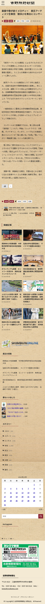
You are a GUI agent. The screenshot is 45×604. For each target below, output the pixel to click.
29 (34, 501)
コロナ (9, 431)
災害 (8, 460)
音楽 (27, 21)
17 (5, 497)
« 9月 (4, 509)
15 (34, 493)
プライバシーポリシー (27, 597)
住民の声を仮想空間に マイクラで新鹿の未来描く (21, 368)
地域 (6, 21)
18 (11, 497)
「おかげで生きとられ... (15, 412)
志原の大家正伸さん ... (15, 404)
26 (17, 501)
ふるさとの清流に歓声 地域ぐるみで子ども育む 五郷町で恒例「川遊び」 (22, 388)
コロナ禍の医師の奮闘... (15, 408)
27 (22, 501)
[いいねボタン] (5, 186)
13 (22, 493)
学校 (22, 21)
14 (28, 493)
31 (5, 505)
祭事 (8, 465)
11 (11, 493)
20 (22, 497)
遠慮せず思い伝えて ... (15, 416)
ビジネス (10, 441)
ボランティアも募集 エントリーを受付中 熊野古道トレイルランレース (22, 374)
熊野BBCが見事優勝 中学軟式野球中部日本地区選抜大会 (22, 362)
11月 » (41, 509)
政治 (8, 450)
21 (28, 497)
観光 (8, 469)
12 (17, 493)
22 (34, 497)
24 (5, 501)
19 (17, 497)
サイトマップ (15, 597)
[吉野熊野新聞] (22, 3)
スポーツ (10, 436)
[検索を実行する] (40, 516)
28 (28, 501)
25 (11, 501)
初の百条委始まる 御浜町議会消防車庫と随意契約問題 (22, 381)
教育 (11, 21)
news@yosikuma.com (10, 588)
